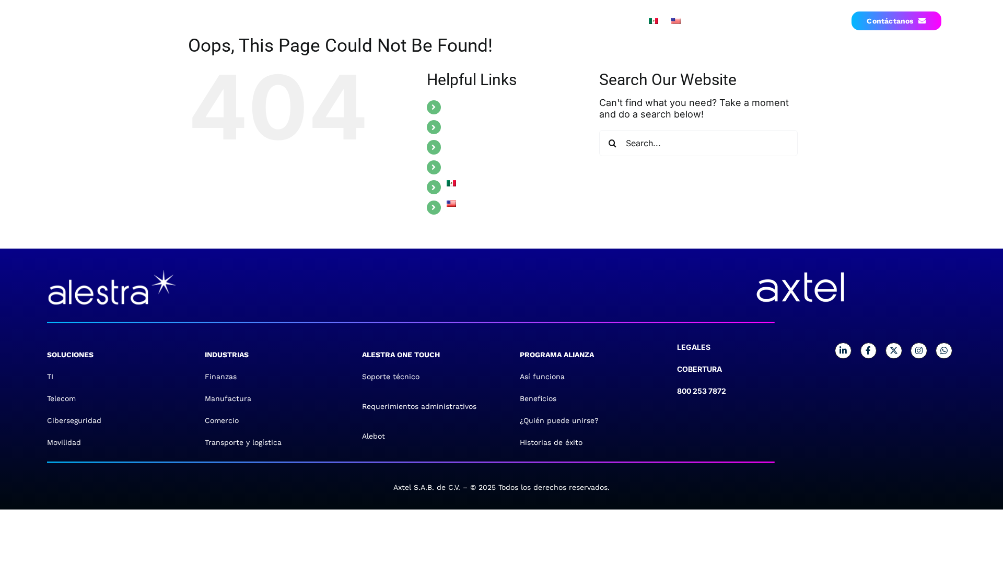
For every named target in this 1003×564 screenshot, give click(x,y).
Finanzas (221, 376)
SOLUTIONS (470, 107)
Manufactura (228, 398)
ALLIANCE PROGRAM (489, 167)
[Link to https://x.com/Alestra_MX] (893, 351)
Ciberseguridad (74, 420)
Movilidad (64, 442)
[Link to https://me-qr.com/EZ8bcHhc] (944, 351)
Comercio (222, 420)
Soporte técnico (390, 376)
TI (50, 376)
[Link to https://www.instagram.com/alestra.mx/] (919, 351)
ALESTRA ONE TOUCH (492, 147)
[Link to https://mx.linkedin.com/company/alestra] (843, 351)
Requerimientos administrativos (419, 406)
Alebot (373, 436)
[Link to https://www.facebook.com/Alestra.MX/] (868, 351)
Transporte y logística (243, 442)
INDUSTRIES (471, 127)
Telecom (61, 398)
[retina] (112, 268)
